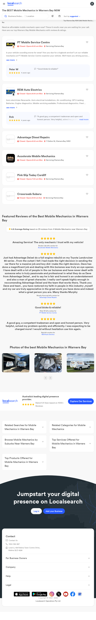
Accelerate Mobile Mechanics (48, 248)
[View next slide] (50, 378)
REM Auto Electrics (48, 334)
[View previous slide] (46, 378)
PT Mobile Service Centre (48, 313)
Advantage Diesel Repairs (48, 297)
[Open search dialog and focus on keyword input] (4, 16)
